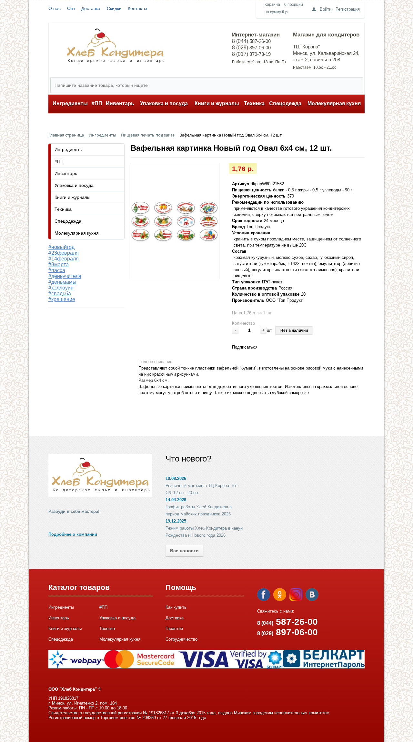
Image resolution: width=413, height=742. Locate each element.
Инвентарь (120, 103)
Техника (254, 103)
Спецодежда (285, 103)
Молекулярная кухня (334, 103)
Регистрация (348, 9)
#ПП (97, 103)
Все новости (184, 550)
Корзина (272, 4)
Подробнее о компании (72, 534)
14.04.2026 (176, 499)
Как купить (176, 607)
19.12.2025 (176, 521)
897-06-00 (287, 632)
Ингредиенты (70, 103)
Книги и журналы (217, 103)
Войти (325, 9)
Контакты (137, 8)
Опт (71, 8)
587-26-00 (287, 622)
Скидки (114, 8)
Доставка (90, 8)
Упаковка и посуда (164, 103)
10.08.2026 (176, 478)
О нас (54, 8)
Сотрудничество (181, 639)
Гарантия (174, 628)
